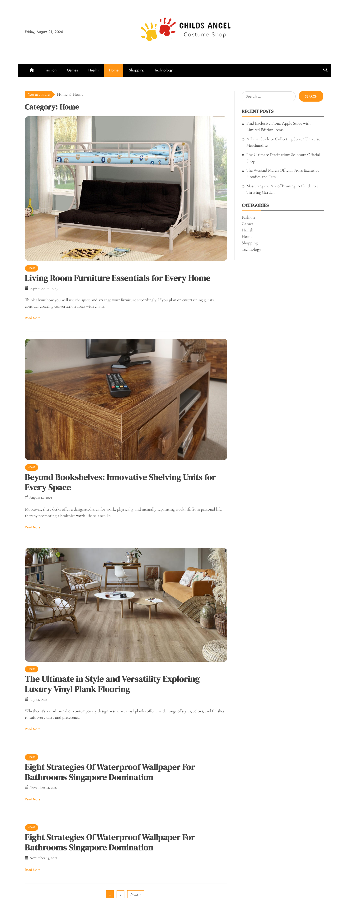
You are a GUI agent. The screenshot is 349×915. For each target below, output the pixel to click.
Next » (135, 894)
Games (72, 70)
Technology (164, 70)
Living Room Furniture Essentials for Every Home (117, 278)
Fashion (50, 70)
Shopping (136, 70)
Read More (32, 317)
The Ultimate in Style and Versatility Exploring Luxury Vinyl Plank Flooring (112, 684)
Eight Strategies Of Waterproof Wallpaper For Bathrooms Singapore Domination (110, 772)
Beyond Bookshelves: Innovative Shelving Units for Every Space (120, 482)
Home (113, 70)
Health (93, 70)
